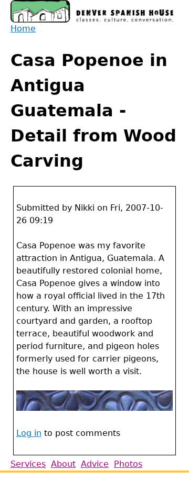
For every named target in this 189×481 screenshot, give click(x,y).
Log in (28, 433)
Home (23, 29)
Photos (128, 464)
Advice (95, 464)
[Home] (91, 11)
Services (28, 464)
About (63, 464)
